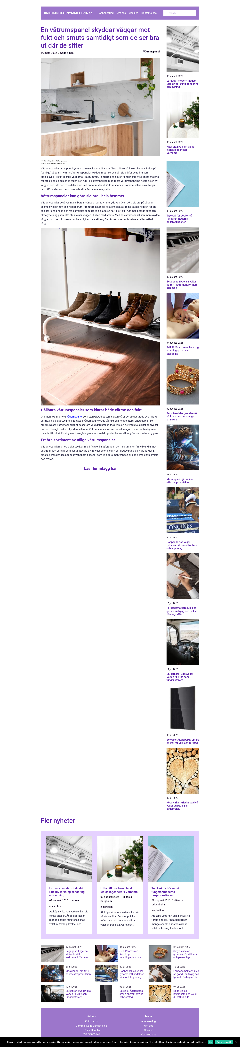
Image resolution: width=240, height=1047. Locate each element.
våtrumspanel (74, 416)
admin (75, 900)
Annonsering (106, 12)
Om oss (121, 12)
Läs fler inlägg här (100, 468)
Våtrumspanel (151, 51)
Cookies (133, 12)
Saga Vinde (67, 52)
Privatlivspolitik (224, 1042)
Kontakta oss (149, 12)
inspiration (55, 906)
